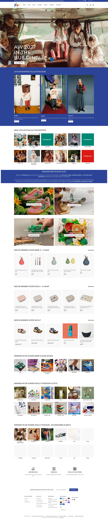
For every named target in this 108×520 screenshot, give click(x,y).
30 (32, 342)
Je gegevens (38, 498)
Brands (40, 4)
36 (15, 344)
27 (21, 340)
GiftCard (58, 4)
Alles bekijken (91, 250)
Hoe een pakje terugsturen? (41, 503)
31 (50, 342)
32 (35, 342)
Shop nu (16, 121)
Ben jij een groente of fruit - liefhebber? (74, 235)
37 (17, 344)
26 (19, 340)
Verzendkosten (51, 505)
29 (25, 340)
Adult (33, 4)
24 (15, 340)
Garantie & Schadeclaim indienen (52, 502)
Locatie (25, 500)
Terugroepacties (39, 506)
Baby (24, 4)
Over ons (26, 498)
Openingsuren (27, 501)
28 (23, 340)
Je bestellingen (39, 500)
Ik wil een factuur (39, 501)
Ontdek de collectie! (34, 235)
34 (39, 342)
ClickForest (61, 517)
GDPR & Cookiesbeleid (52, 504)
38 (19, 344)
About (45, 4)
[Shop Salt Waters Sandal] (74, 201)
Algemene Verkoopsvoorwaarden (52, 499)
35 (41, 342)
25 (17, 340)
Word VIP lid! (38, 505)
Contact (52, 4)
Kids (29, 4)
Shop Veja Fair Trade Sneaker (34, 204)
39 (21, 344)
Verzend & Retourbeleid (52, 507)
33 (37, 342)
